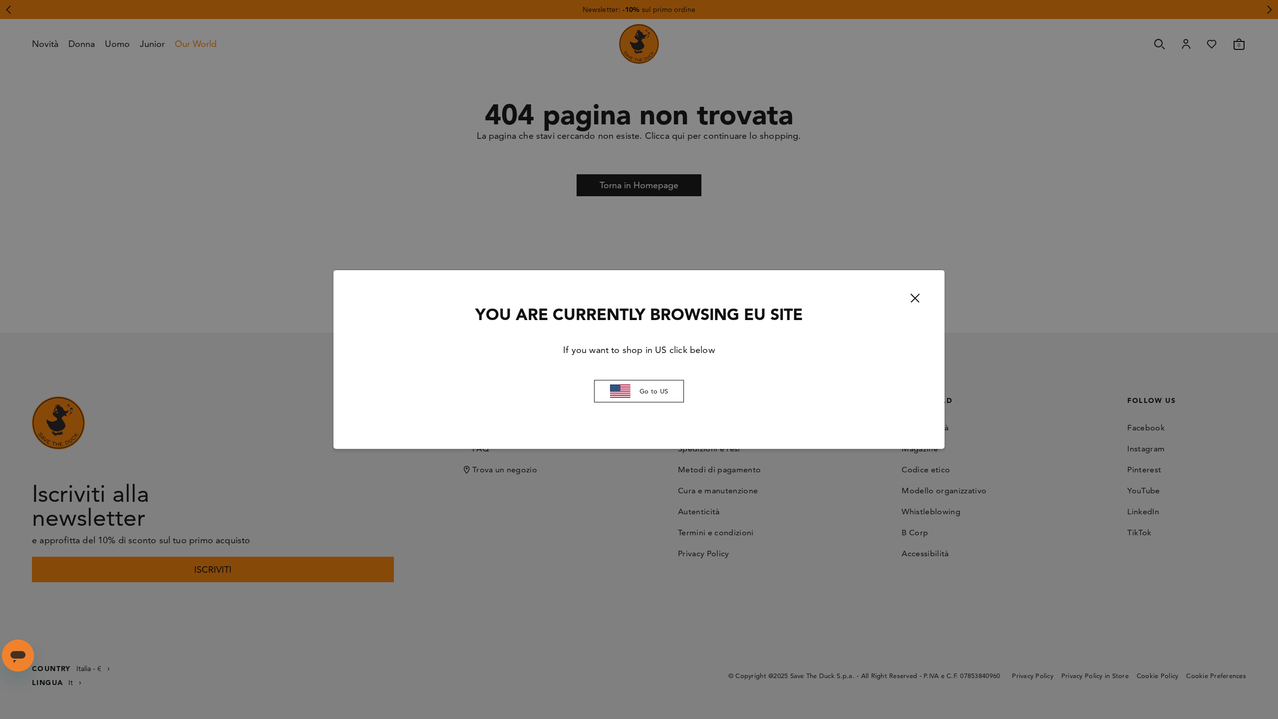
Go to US (653, 391)
